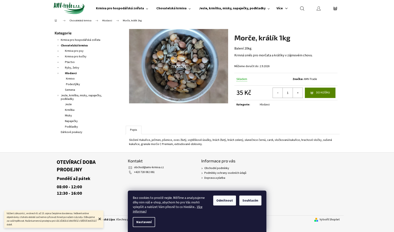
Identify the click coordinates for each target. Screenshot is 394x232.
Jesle (68, 104)
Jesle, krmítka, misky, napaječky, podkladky (81, 97)
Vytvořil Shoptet (330, 220)
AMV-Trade (310, 79)
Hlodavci (71, 73)
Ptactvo (70, 62)
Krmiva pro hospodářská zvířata (80, 40)
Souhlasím (250, 200)
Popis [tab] (133, 130)
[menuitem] (122, 8)
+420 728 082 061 (144, 172)
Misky (68, 116)
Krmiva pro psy (74, 51)
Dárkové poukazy (71, 132)
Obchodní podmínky (216, 168)
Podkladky (71, 127)
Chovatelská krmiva (74, 46)
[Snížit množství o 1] (278, 93)
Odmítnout (224, 200)
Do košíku (323, 93)
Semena (70, 90)
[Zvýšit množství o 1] (298, 93)
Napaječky (71, 121)
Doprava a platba (214, 178)
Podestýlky (73, 84)
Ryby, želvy (72, 68)
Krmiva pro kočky (75, 56)
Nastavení (144, 222)
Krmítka (69, 110)
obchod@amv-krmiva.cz (149, 167)
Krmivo (70, 79)
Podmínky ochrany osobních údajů (225, 173)
